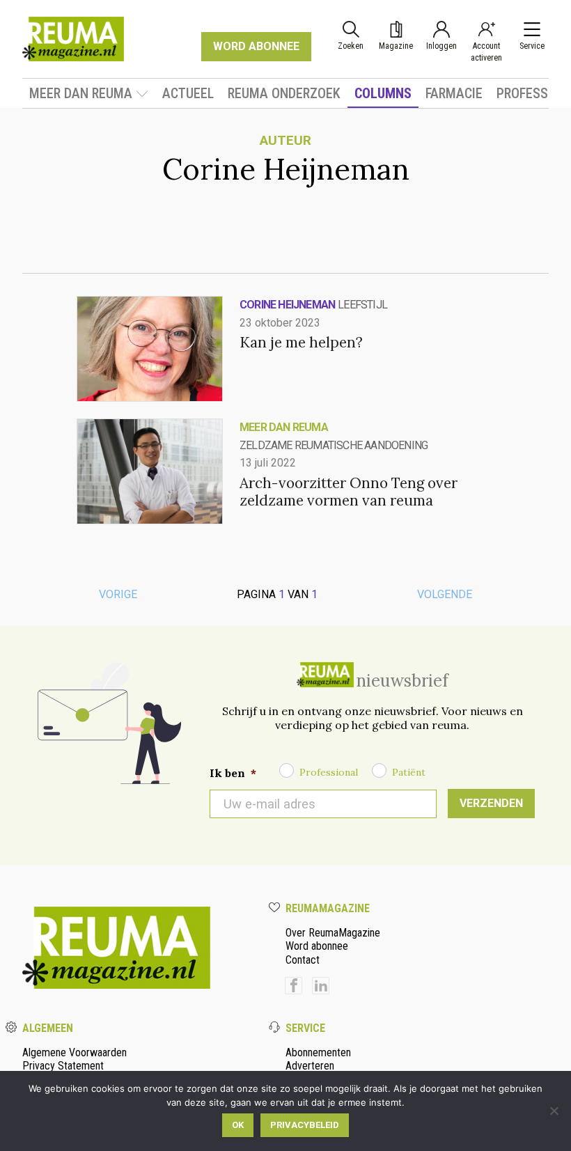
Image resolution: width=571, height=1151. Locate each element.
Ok (238, 1125)
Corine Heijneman (287, 304)
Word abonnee (317, 946)
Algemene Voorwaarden (74, 1052)
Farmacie (454, 93)
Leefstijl (362, 304)
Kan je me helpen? (301, 342)
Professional (328, 772)
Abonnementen (318, 1052)
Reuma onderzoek (284, 93)
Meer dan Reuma (80, 93)
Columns (383, 93)
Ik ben (233, 773)
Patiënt (408, 772)
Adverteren (310, 1065)
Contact (303, 959)
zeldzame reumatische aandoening (334, 445)
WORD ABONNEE (256, 46)
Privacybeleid (304, 1125)
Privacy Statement (63, 1065)
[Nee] (554, 1111)
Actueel (188, 93)
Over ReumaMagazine (333, 932)
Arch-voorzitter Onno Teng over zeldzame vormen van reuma (348, 491)
